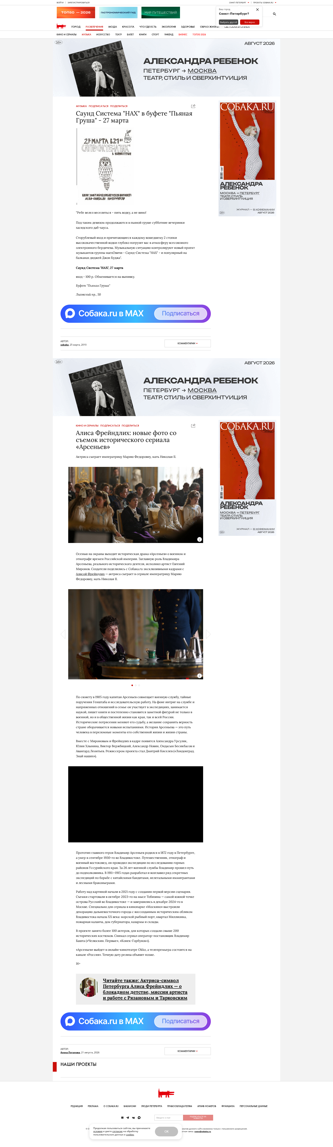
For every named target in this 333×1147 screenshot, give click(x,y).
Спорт (155, 34)
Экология (169, 26)
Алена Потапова (70, 1052)
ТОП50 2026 (199, 34)
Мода (112, 26)
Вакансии (130, 1106)
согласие (117, 1131)
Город (76, 26)
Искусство (103, 34)
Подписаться (98, 106)
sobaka (65, 344)
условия (98, 1131)
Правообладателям (179, 1106)
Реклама (93, 1106)
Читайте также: (121, 980)
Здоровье (188, 26)
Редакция (77, 1106)
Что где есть (148, 26)
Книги (142, 34)
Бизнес (183, 34)
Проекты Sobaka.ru (263, 2)
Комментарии (186, 343)
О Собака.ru (111, 1106)
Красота (128, 26)
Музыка (86, 34)
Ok (166, 1131)
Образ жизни (209, 26)
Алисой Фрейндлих (90, 574)
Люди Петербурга (151, 1106)
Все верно (250, 22)
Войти (60, 2)
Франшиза (228, 1106)
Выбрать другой (228, 22)
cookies (130, 1134)
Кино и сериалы (67, 34)
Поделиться (118, 106)
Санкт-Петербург (237, 2)
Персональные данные (253, 1106)
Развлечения (94, 26)
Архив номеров (206, 1106)
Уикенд (168, 34)
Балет (130, 34)
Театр (118, 34)
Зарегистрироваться (78, 2)
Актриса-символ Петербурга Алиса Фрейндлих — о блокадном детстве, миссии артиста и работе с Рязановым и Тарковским (145, 989)
